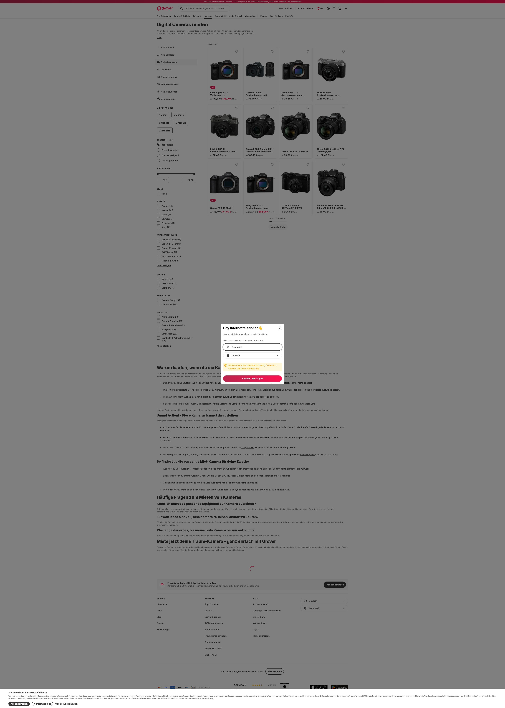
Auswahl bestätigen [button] (252, 378)
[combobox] (252, 347)
